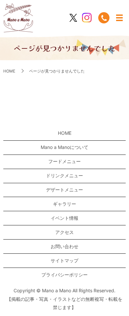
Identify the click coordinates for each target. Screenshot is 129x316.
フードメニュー (64, 161)
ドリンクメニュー (64, 175)
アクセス (64, 232)
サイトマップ (64, 260)
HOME (9, 71)
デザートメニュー (64, 189)
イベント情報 (64, 218)
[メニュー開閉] (119, 17)
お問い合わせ (64, 246)
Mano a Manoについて (64, 147)
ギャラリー (64, 204)
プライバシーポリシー (64, 274)
